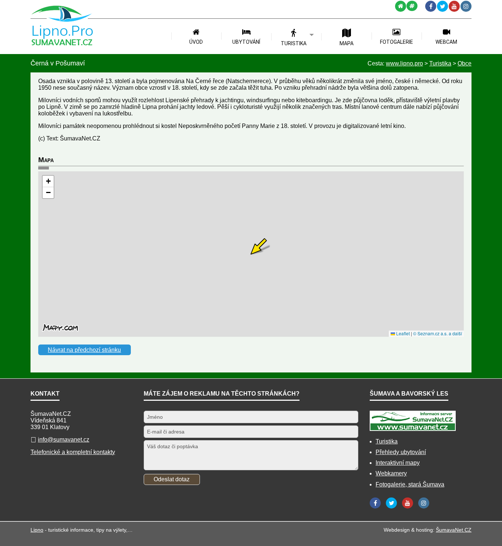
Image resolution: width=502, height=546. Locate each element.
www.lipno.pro (404, 63)
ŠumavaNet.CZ (453, 530)
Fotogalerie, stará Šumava (410, 484)
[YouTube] (454, 6)
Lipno (37, 530)
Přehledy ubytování (401, 452)
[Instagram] (465, 6)
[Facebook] (430, 6)
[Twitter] (442, 6)
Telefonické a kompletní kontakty (73, 452)
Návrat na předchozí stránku (84, 350)
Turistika (387, 441)
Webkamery (391, 473)
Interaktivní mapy (398, 463)
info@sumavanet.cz (63, 439)
